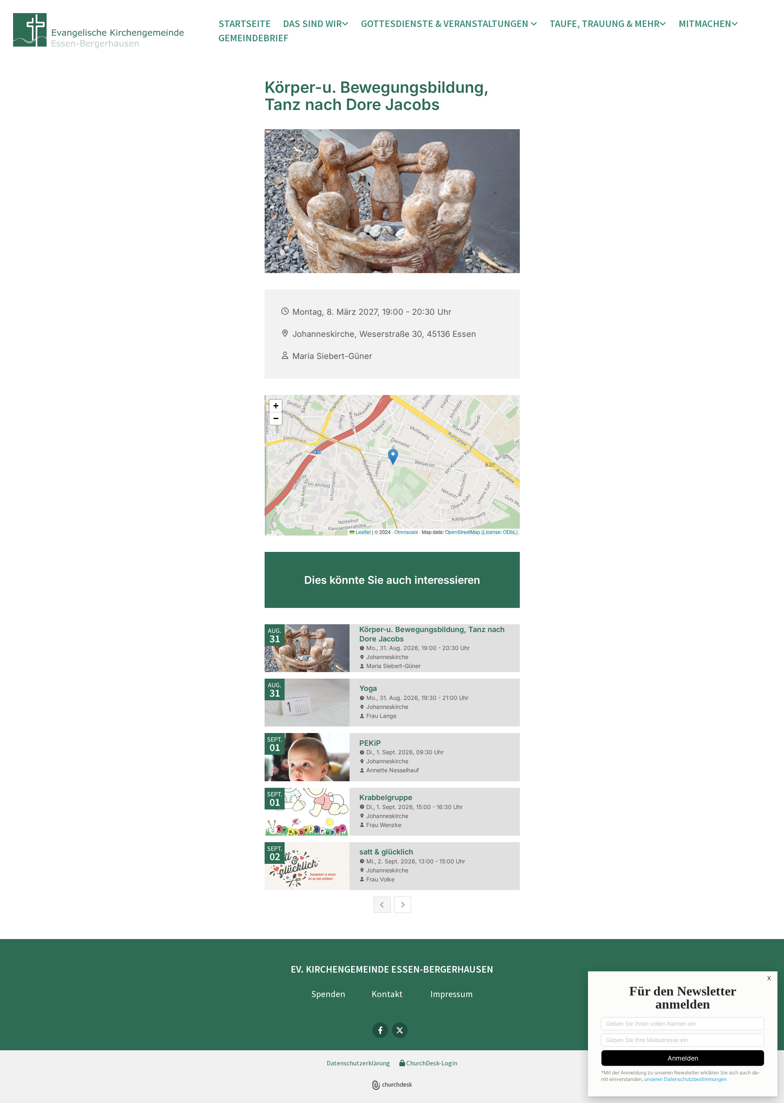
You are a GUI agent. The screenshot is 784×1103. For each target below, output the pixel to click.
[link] (316, 24)
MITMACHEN (705, 23)
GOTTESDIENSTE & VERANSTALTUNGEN (445, 23)
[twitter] (400, 1030)
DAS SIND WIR (312, 23)
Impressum (451, 994)
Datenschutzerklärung (358, 1063)
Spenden (328, 994)
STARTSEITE (244, 23)
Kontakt (387, 994)
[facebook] (380, 1030)
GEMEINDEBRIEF (253, 37)
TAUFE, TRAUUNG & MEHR (604, 23)
